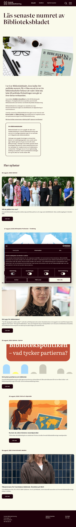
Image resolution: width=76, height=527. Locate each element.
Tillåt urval (38, 280)
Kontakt (67, 516)
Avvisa (16, 280)
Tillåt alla (59, 280)
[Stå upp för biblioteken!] (38, 301)
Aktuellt (33, 3)
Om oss (67, 518)
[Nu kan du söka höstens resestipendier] (38, 415)
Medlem (41, 3)
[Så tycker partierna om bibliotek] (38, 359)
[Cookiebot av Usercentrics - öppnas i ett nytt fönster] (63, 246)
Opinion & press (51, 3)
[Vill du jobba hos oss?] (38, 191)
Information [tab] (37, 250)
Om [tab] (60, 250)
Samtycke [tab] (16, 250)
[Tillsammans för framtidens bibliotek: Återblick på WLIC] (38, 469)
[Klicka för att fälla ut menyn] (70, 3)
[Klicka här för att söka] (66, 3)
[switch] (30, 273)
